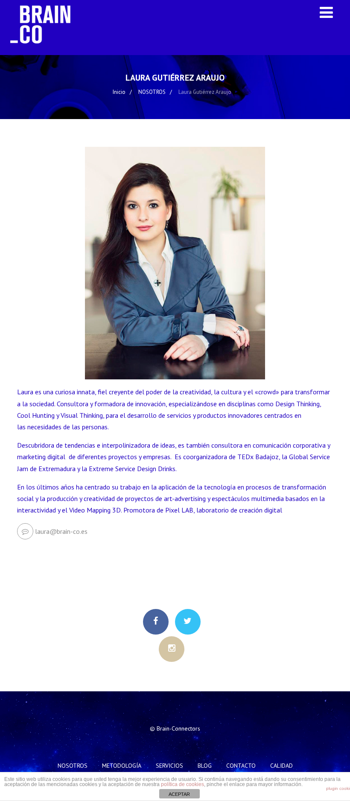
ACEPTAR (179, 794)
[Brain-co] (44, 51)
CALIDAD (281, 765)
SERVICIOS (169, 765)
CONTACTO (241, 765)
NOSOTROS (73, 765)
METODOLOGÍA (121, 765)
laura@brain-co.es (61, 531)
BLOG (205, 765)
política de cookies (182, 784)
